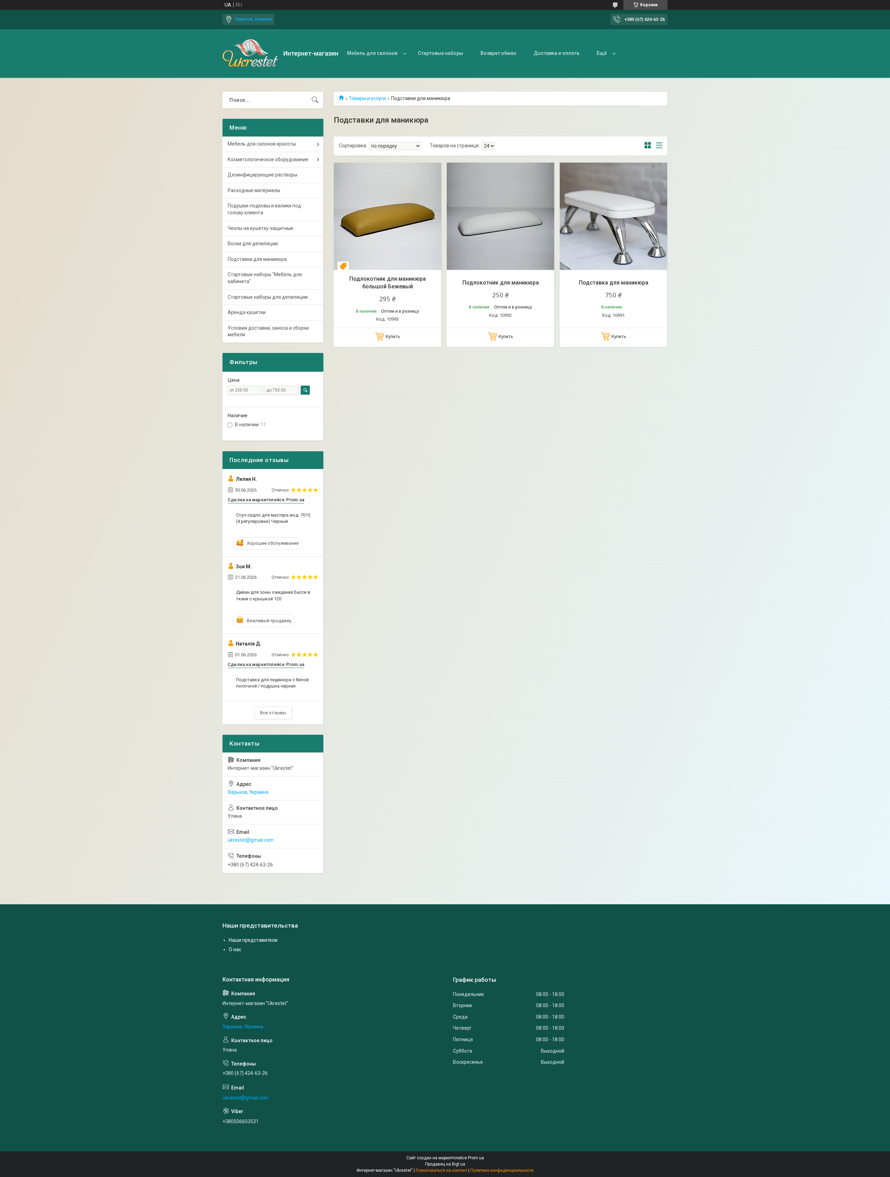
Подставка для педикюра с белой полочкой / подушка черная (272, 683)
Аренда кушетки (247, 312)
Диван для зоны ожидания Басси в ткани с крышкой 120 (273, 595)
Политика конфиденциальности (502, 1170)
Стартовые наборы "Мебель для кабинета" (265, 278)
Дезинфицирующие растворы (262, 175)
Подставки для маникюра (257, 259)
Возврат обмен (498, 53)
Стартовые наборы (440, 53)
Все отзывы (273, 712)
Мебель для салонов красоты (262, 144)
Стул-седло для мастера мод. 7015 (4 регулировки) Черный (273, 518)
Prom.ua (476, 1157)
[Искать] (315, 100)
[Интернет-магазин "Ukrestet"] (250, 53)
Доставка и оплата (556, 53)
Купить (393, 336)
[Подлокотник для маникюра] (500, 216)
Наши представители (253, 940)
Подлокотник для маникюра (500, 282)
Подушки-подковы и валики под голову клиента (264, 209)
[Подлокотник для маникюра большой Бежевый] (387, 216)
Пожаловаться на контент (441, 1170)
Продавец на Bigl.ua (445, 1164)
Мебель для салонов (372, 53)
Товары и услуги (367, 98)
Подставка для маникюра (613, 282)
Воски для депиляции (253, 243)
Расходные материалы (254, 190)
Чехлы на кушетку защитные (260, 228)
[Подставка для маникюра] (613, 216)
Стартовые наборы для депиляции (268, 297)
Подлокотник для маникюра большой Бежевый (387, 282)
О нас (235, 949)
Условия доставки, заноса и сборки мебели (268, 331)
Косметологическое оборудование (268, 159)
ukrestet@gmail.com (251, 840)
